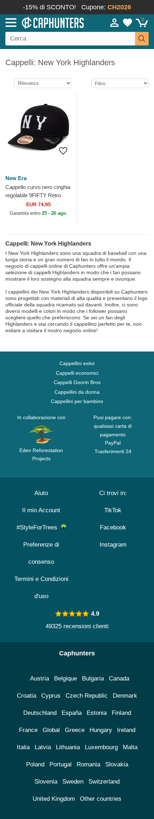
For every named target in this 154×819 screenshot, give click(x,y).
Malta (130, 747)
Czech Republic (87, 695)
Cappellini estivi (77, 363)
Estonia (97, 712)
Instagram (113, 544)
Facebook (113, 527)
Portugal (60, 764)
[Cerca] (142, 38)
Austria (39, 678)
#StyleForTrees (38, 527)
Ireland (126, 730)
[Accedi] (114, 22)
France (28, 730)
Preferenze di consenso (41, 553)
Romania (88, 764)
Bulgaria (93, 678)
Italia (23, 747)
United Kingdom (54, 798)
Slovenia (45, 781)
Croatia (26, 695)
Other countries (100, 798)
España (72, 712)
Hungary (101, 730)
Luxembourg (101, 747)
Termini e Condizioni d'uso (41, 588)
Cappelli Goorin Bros (77, 382)
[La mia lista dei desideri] (127, 22)
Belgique (65, 678)
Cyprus (51, 695)
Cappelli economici (77, 373)
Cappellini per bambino (77, 401)
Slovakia (116, 764)
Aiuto (41, 493)
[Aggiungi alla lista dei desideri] (63, 150)
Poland (35, 764)
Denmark (125, 695)
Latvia (43, 747)
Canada (119, 678)
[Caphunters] (45, 22)
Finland (121, 712)
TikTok (112, 510)
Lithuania (68, 747)
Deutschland (40, 712)
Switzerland (104, 781)
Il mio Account (41, 510)
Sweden (72, 781)
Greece (75, 730)
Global (51, 730)
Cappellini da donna (77, 392)
